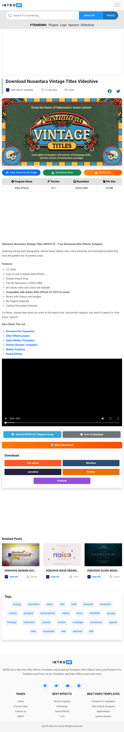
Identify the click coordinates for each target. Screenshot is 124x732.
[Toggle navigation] (117, 5)
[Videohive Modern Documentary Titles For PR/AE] (20, 554)
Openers (73, 25)
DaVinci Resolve (103, 716)
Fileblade (62, 480)
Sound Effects (14, 353)
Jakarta (46, 622)
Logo (63, 25)
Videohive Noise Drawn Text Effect (69, 570)
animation (34, 604)
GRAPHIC (94, 613)
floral (79, 613)
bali (62, 604)
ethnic (65, 613)
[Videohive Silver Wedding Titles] (103, 554)
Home (21, 701)
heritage (11, 622)
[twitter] (56, 685)
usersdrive (33, 472)
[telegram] (79, 685)
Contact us (20, 711)
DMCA (21, 716)
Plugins (53, 25)
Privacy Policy (21, 706)
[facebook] (45, 685)
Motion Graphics (15, 349)
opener (113, 622)
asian (50, 604)
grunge (111, 613)
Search (111, 15)
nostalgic (78, 622)
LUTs (62, 716)
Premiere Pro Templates (20, 331)
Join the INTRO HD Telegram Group (34, 434)
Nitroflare (91, 463)
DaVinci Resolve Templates (21, 344)
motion (62, 622)
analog (17, 604)
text (64, 631)
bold (73, 604)
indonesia (29, 622)
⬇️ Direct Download (62, 445)
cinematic (105, 604)
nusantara (96, 622)
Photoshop (62, 706)
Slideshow (87, 25)
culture (13, 613)
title (91, 631)
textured (77, 631)
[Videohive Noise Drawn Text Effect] (62, 554)
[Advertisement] (62, 52)
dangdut (28, 613)
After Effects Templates (22, 90)
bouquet (88, 604)
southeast (48, 631)
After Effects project (18, 335)
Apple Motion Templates (20, 340)
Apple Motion (103, 711)
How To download (93, 434)
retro (33, 631)
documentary (47, 613)
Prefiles (91, 472)
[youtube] (67, 685)
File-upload (33, 463)
